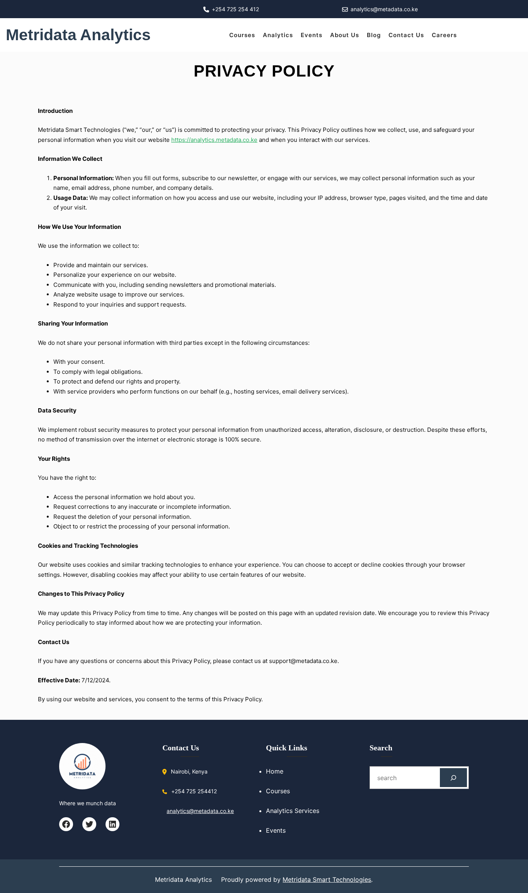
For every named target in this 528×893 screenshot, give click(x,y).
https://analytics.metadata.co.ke (214, 139)
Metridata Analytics (78, 35)
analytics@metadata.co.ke (200, 811)
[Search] (453, 777)
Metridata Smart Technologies (327, 879)
